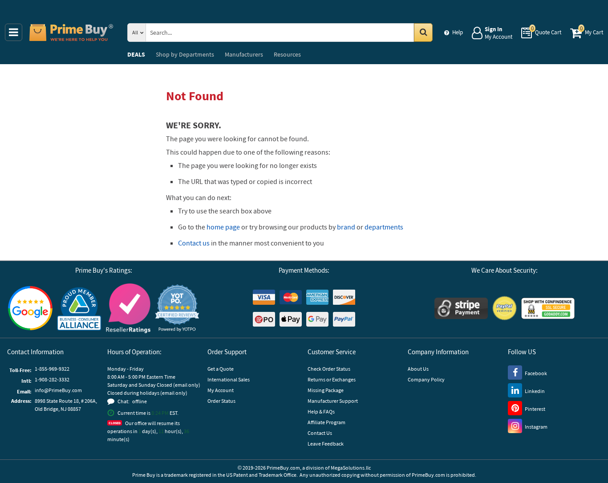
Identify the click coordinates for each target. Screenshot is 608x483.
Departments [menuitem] (185, 54)
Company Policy (426, 379)
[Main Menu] (13, 32)
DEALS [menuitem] (136, 54)
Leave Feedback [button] (326, 443)
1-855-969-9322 (52, 368)
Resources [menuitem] (287, 54)
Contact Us (320, 433)
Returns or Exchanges (332, 379)
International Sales (228, 379)
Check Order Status (329, 368)
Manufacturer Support (333, 400)
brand (346, 226)
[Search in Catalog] (423, 32)
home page (223, 226)
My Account (220, 390)
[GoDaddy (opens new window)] (548, 308)
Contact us (194, 242)
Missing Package (326, 390)
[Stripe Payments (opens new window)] (461, 308)
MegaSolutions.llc (351, 467)
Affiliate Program (326, 422)
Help (457, 32)
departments (384, 226)
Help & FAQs (321, 411)
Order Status (221, 400)
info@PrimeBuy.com (58, 390)
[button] (177, 308)
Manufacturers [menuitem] (244, 54)
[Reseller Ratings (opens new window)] (128, 308)
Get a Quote (220, 368)
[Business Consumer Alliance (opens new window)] (79, 308)
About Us (418, 368)
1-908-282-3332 (52, 379)
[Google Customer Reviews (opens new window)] (30, 308)
